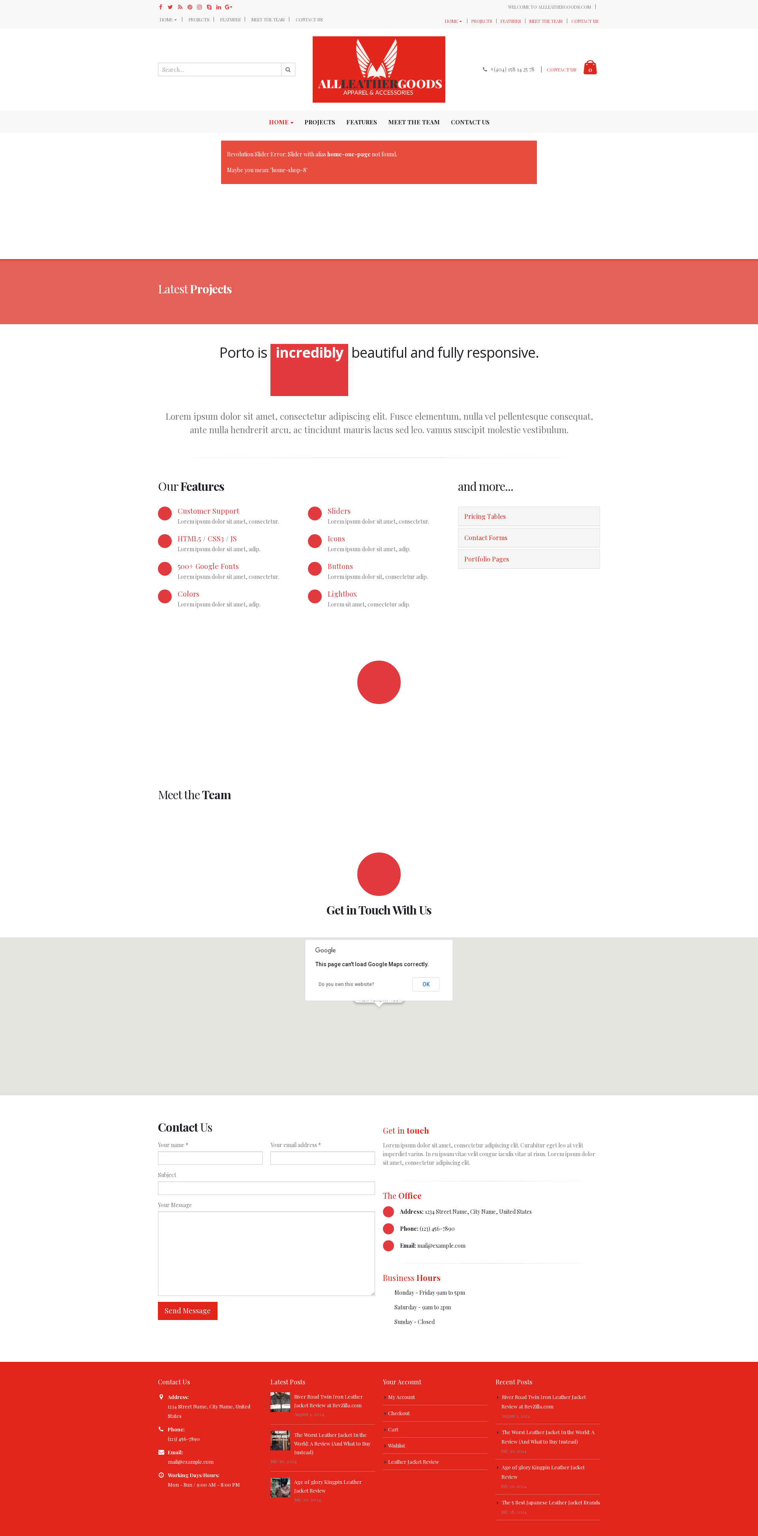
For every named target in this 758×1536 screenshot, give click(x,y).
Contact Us (309, 20)
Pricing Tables (485, 516)
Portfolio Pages (486, 559)
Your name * (173, 1145)
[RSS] (180, 7)
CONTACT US (561, 69)
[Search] (288, 69)
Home (166, 20)
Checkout (399, 1413)
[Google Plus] (229, 7)
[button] (379, 1011)
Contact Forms (485, 537)
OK (426, 984)
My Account (401, 1396)
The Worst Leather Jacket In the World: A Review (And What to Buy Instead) (332, 1443)
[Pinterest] (190, 7)
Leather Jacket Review (413, 1461)
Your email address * (295, 1145)
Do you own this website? (346, 984)
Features (230, 20)
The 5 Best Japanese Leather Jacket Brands (551, 1502)
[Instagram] (200, 7)
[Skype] (209, 7)
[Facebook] (161, 7)
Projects (199, 20)
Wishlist (396, 1445)
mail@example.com (191, 1461)
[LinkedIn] (219, 7)
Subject (167, 1175)
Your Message (175, 1205)
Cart (393, 1429)
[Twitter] (171, 7)
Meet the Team (268, 20)
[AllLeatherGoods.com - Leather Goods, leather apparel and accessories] (379, 69)
